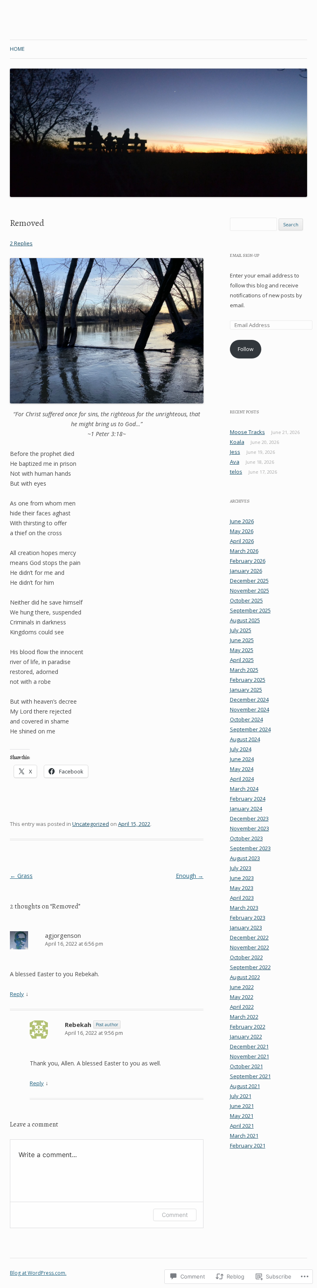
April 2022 (242, 1006)
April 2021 (242, 1125)
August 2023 (245, 858)
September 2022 (250, 967)
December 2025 (249, 580)
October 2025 (246, 600)
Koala (237, 442)
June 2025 (242, 640)
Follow (245, 349)
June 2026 (242, 521)
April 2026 (242, 541)
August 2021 (245, 1086)
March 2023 (244, 907)
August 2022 (245, 977)
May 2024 (241, 769)
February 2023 (247, 917)
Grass (21, 876)
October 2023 (246, 838)
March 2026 (244, 551)
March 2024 (244, 788)
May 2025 (241, 650)
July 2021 (240, 1096)
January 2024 (246, 808)
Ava (234, 461)
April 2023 (242, 897)
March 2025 (244, 670)
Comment (175, 1214)
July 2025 (240, 630)
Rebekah (78, 1024)
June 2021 (242, 1106)
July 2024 (240, 749)
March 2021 (244, 1135)
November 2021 (249, 1056)
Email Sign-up (244, 255)
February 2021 (247, 1145)
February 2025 (247, 679)
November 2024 (249, 709)
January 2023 (246, 927)
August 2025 (245, 620)
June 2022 (242, 987)
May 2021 (241, 1116)
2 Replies (21, 243)
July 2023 (240, 868)
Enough (189, 876)
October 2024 (246, 719)
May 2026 (241, 531)
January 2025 (246, 689)
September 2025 (250, 610)
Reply (17, 994)
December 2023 (249, 818)
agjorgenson (63, 935)
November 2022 (249, 947)
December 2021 (249, 1046)
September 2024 (250, 729)
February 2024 (247, 798)
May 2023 (241, 888)
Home (17, 48)
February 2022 (247, 1026)
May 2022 (241, 997)
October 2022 (246, 957)
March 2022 (244, 1016)
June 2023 (242, 878)
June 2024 (242, 759)
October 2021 (246, 1066)
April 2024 (242, 779)
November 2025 (249, 590)
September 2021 (250, 1076)
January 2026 (246, 570)
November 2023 (249, 828)
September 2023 (250, 848)
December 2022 (249, 937)
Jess (235, 451)
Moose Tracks (247, 432)
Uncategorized (90, 824)
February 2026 (247, 561)
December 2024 (249, 699)
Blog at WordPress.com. (38, 1272)
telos (236, 471)
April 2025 (242, 660)
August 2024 (245, 739)
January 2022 (246, 1036)
